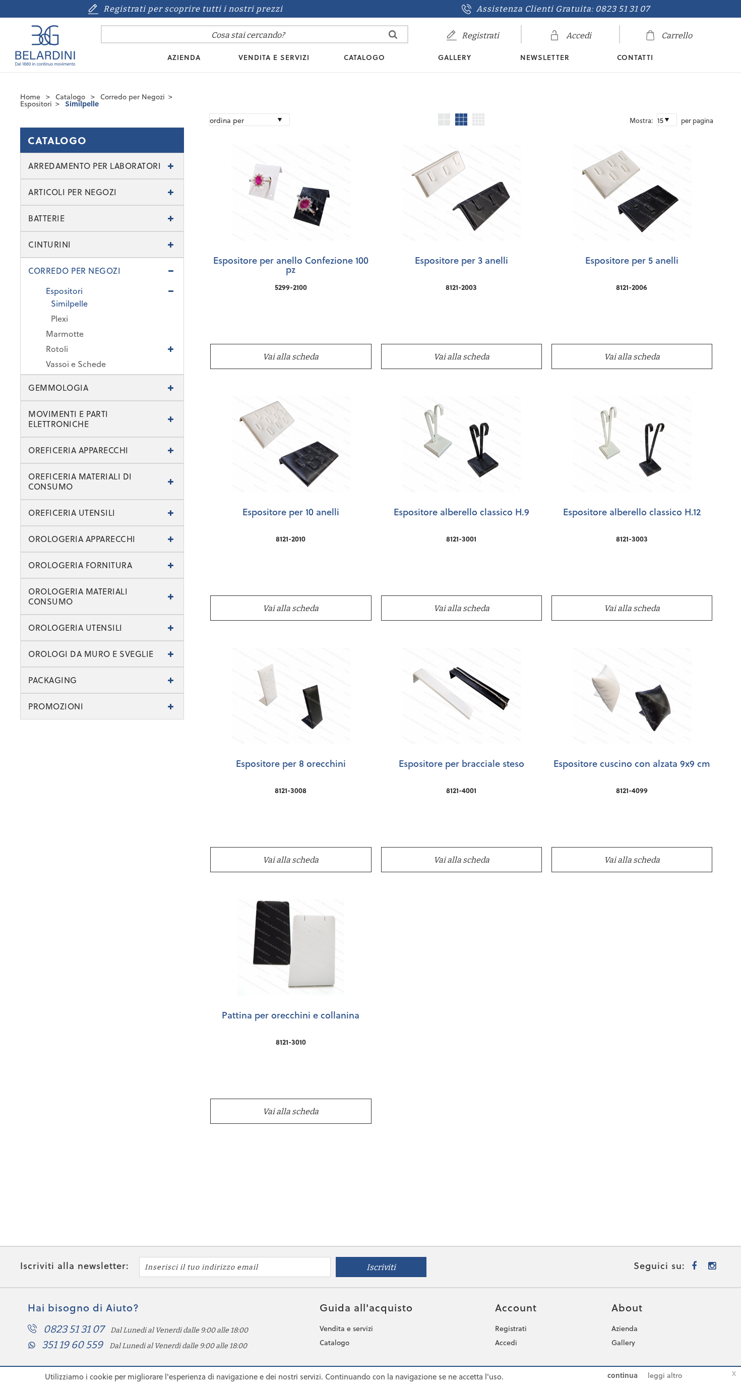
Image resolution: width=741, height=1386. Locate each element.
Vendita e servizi (274, 57)
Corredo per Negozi (132, 96)
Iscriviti (381, 1267)
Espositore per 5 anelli (631, 261)
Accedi (506, 1342)
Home (30, 96)
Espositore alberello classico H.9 (461, 512)
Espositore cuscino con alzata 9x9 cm (631, 764)
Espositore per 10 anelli (290, 512)
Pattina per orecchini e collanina (290, 1015)
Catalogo (364, 57)
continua (622, 1375)
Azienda (184, 57)
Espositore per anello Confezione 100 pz (290, 266)
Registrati (511, 1328)
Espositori (36, 103)
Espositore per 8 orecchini (291, 764)
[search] (393, 34)
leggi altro (665, 1375)
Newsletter (545, 57)
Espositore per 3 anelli (461, 261)
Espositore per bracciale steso (461, 764)
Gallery (454, 57)
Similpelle (82, 103)
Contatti (635, 57)
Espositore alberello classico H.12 (632, 512)
